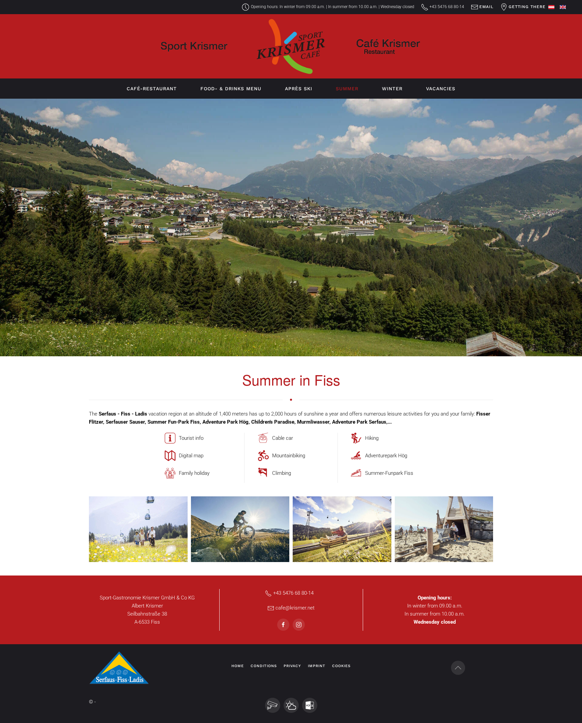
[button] (138, 529)
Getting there (527, 6)
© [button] (91, 702)
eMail (486, 6)
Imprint (316, 666)
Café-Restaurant (152, 88)
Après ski (298, 88)
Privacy (292, 666)
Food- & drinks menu (230, 88)
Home (237, 666)
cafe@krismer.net (295, 608)
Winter (392, 88)
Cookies (341, 666)
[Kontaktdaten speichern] (309, 705)
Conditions (264, 666)
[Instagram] (299, 625)
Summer (347, 88)
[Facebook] (283, 625)
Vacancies (440, 88)
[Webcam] (272, 705)
